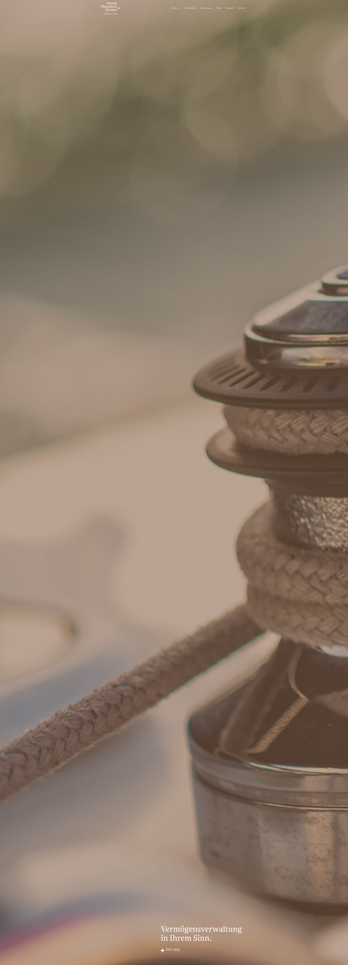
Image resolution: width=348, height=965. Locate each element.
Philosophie (190, 8)
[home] (110, 8)
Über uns (175, 8)
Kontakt (241, 8)
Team (219, 8)
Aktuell (229, 8)
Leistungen (206, 8)
